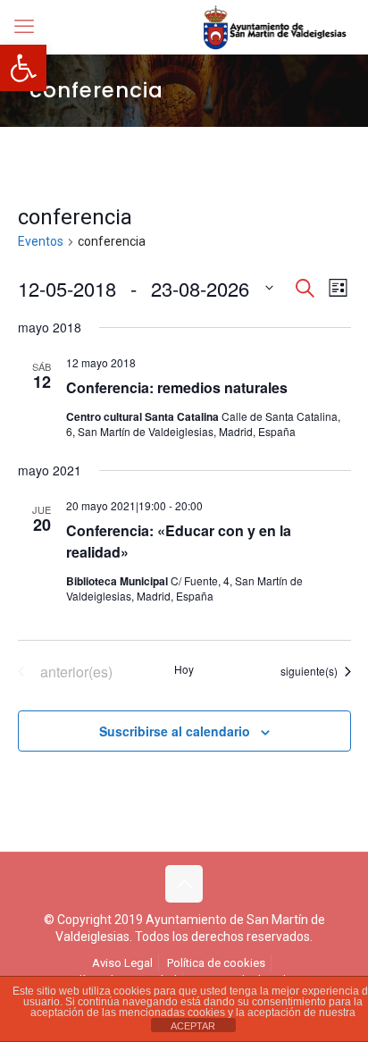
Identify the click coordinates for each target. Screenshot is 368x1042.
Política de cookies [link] (216, 963)
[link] (23, 68)
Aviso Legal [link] (122, 963)
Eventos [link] (40, 241)
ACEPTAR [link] (193, 1026)
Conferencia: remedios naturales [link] (177, 387)
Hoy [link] (184, 669)
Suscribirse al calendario (174, 731)
